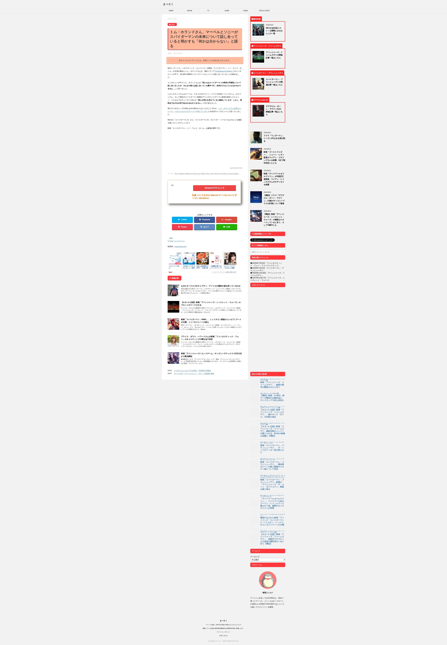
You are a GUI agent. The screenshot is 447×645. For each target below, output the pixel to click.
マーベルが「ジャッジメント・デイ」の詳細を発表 (194, 373)
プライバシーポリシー (223, 632)
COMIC (245, 10)
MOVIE (189, 10)
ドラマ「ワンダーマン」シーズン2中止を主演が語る (274, 138)
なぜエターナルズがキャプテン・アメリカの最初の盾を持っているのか (211, 286)
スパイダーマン (179, 241)
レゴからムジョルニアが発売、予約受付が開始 (192, 370)
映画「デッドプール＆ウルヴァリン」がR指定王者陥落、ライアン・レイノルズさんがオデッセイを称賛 (274, 179)
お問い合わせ (223, 635)
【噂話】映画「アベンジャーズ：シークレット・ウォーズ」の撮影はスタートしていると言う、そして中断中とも (274, 219)
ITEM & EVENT (264, 10)
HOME (171, 10)
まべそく (168, 4)
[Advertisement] (205, 148)
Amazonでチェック (215, 188)
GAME (227, 10)
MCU (171, 241)
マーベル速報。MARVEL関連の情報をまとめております (223, 624)
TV (208, 10)
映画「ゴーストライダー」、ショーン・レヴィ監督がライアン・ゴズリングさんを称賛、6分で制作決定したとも (274, 157)
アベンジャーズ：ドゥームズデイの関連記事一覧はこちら (274, 55)
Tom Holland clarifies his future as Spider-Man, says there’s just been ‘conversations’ (207, 173)
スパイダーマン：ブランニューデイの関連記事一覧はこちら (274, 82)
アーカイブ (255, 557)
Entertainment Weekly (223, 71)
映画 (171, 238)
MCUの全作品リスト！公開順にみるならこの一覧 (274, 30)
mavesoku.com (180, 246)
